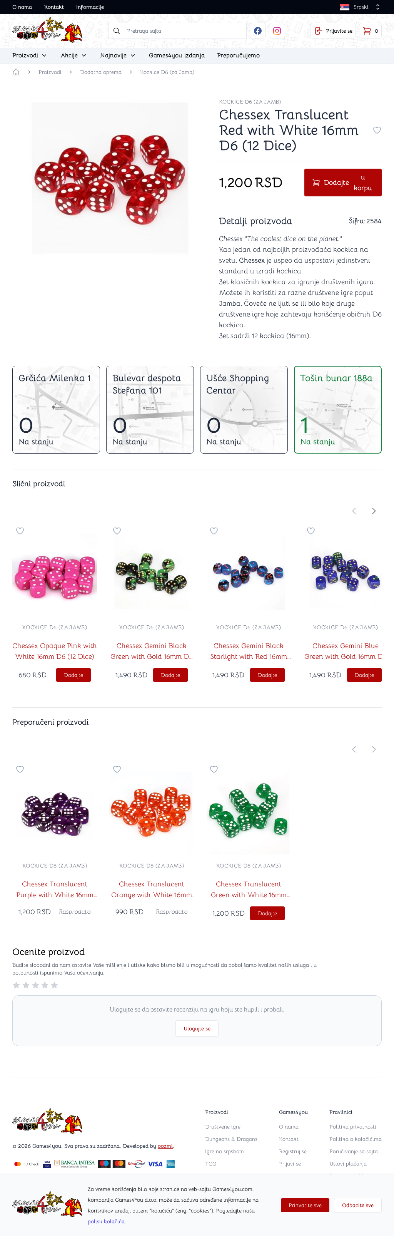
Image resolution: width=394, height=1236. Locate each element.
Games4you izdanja (177, 55)
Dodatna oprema (101, 72)
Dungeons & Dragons (231, 1139)
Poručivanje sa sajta (353, 1151)
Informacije (90, 6)
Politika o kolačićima (355, 1139)
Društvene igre (222, 1126)
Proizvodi (50, 72)
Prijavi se (290, 1163)
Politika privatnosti (352, 1126)
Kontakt (54, 6)
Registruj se (293, 1151)
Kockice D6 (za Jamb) (167, 72)
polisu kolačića (106, 1221)
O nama (22, 6)
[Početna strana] (16, 72)
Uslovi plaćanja (348, 1163)
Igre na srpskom (224, 1151)
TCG (210, 1163)
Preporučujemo (238, 55)
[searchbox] (177, 31)
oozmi (165, 1145)
